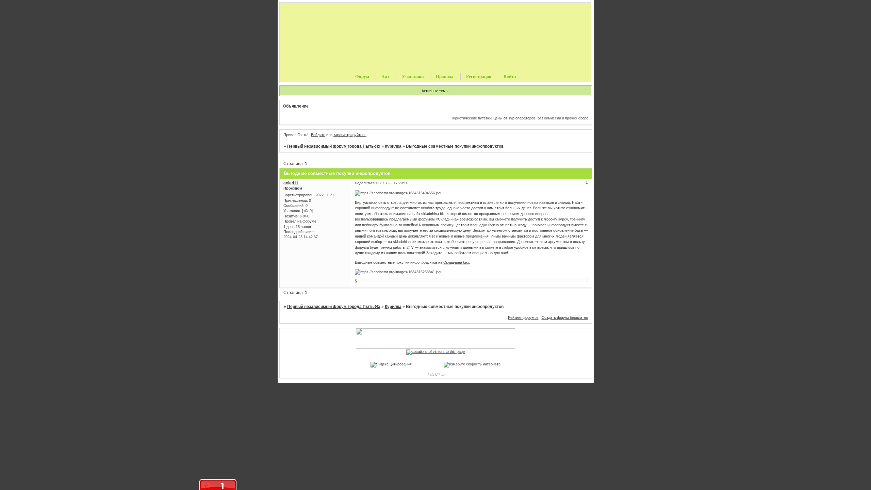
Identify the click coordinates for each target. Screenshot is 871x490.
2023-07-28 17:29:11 (391, 183)
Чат (385, 76)
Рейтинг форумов (523, 317)
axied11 (290, 183)
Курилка (393, 146)
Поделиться (364, 183)
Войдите (318, 135)
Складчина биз (456, 262)
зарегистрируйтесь (349, 135)
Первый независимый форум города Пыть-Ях (333, 146)
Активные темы (435, 91)
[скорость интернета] (472, 364)
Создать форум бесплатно (565, 317)
